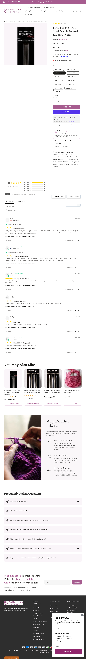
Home (7, 21)
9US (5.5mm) (70, 88)
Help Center (37, 636)
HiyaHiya (63, 39)
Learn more (64, 56)
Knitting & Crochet (16, 21)
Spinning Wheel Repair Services (38, 614)
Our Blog (35, 618)
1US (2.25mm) (70, 69)
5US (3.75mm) (72, 80)
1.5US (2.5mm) (59, 73)
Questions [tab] (20, 201)
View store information (61, 146)
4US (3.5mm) (59, 80)
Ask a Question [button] (59, 196)
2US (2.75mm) (72, 73)
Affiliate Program (38, 633)
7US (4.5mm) (70, 84)
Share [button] (9, 240)
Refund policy (35, 650)
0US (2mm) (58, 69)
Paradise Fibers (16, 650)
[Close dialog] (82, 615)
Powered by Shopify (25, 650)
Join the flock (68, 651)
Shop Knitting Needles (30, 21)
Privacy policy (43, 650)
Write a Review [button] (74, 196)
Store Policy (53, 605)
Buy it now (66, 112)
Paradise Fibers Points (40, 621)
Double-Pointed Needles (45, 21)
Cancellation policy (44, 652)
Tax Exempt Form (38, 639)
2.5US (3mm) (60, 77)
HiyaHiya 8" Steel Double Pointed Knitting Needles (52, 391)
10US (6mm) (59, 92)
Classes (35, 630)
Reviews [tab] (8, 201)
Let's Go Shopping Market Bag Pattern (72, 391)
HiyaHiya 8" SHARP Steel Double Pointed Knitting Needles (12, 392)
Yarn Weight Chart (38, 624)
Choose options (13, 403)
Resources (36, 627)
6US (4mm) (59, 84)
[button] (26, 7)
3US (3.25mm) (72, 76)
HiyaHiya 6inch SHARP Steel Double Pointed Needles (20, 236)
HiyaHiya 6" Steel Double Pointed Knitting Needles (32, 391)
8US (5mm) (58, 88)
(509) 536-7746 (20, 610)
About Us (36, 610)
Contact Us (36, 607)
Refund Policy (54, 608)
